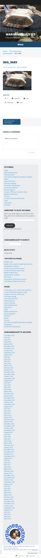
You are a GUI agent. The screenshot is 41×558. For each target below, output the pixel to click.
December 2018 (9, 424)
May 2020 (7, 387)
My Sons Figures (9, 190)
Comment (32, 152)
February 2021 (9, 368)
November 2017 (9, 452)
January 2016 (8, 499)
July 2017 (7, 460)
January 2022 (8, 344)
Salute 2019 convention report (14, 268)
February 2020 (9, 394)
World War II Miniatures (12, 186)
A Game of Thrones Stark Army (14, 198)
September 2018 (9, 430)
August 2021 (8, 355)
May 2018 (7, 439)
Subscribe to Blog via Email (17, 210)
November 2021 (9, 348)
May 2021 (7, 361)
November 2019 (9, 400)
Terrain (6, 196)
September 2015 (9, 508)
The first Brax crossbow (12, 275)
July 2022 (7, 338)
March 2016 (8, 495)
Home (5, 51)
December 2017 (9, 450)
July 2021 (7, 357)
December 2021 (9, 346)
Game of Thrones (9, 181)
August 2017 (8, 458)
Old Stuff (7, 205)
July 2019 (7, 409)
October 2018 (8, 428)
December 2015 (9, 501)
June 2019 (7, 411)
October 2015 (8, 506)
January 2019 (8, 422)
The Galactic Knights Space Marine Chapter (18, 177)
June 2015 (7, 514)
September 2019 (9, 404)
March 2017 (8, 469)
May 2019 (7, 413)
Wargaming (8, 325)
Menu (20, 44)
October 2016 (8, 480)
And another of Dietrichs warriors (15, 279)
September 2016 (9, 482)
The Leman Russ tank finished (9, 122)
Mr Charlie (7, 277)
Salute (6, 179)
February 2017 (9, 471)
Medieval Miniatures (11, 194)
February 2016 (9, 497)
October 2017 (8, 454)
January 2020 (8, 396)
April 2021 (7, 363)
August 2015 (8, 510)
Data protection (9, 175)
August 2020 (8, 381)
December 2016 (9, 476)
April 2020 (7, 389)
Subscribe (9, 225)
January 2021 (8, 370)
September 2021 (9, 353)
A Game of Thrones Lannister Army (15, 192)
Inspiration (8, 203)
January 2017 (8, 473)
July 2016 (7, 486)
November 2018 (9, 426)
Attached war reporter (11, 266)
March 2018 (8, 443)
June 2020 (7, 385)
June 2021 (7, 359)
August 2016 (8, 484)
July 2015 (7, 512)
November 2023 (9, 335)
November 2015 (9, 504)
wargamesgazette (20, 34)
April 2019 (7, 415)
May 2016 (7, 491)
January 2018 (8, 448)
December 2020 (9, 372)
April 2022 (7, 342)
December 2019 (9, 398)
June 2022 (7, 340)
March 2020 (8, 391)
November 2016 (9, 478)
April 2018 (7, 441)
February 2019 (9, 419)
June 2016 (7, 489)
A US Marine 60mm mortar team (14, 281)
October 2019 (8, 402)
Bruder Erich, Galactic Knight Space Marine (18, 264)
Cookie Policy (35, 549)
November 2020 (9, 374)
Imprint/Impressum (10, 173)
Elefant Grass (8, 262)
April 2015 (7, 519)
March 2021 (8, 366)
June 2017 (7, 463)
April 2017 (7, 467)
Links (6, 201)
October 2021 (8, 351)
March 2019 (8, 417)
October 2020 (8, 376)
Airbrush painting (10, 183)
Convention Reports (11, 188)
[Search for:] (12, 244)
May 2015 (7, 517)
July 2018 (7, 435)
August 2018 (8, 432)
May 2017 (7, 465)
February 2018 (9, 445)
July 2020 (7, 383)
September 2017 (9, 456)
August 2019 (8, 407)
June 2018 (7, 437)
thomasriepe (23, 67)
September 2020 (9, 379)
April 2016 (7, 493)
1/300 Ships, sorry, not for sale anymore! (17, 290)
